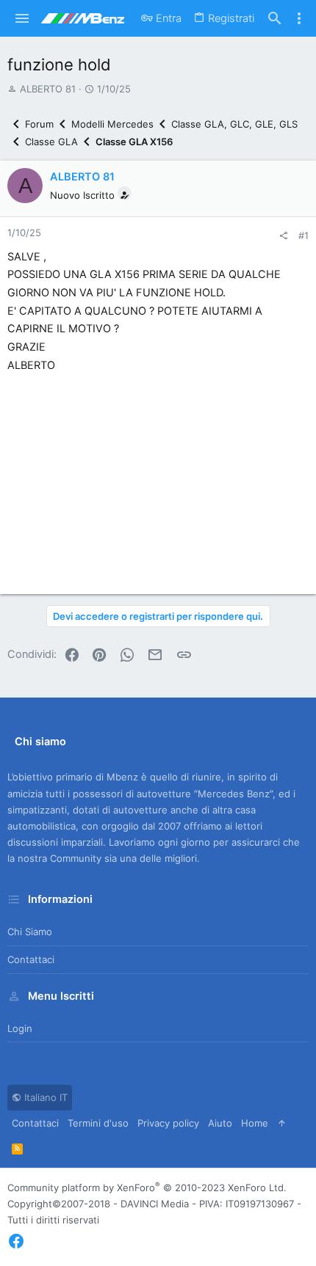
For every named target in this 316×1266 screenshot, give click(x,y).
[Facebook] (16, 1241)
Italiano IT (44, 1097)
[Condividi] (283, 236)
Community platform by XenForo (147, 1187)
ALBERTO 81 (48, 89)
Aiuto (220, 1123)
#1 (303, 235)
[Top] (282, 1123)
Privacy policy (168, 1123)
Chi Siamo (29, 931)
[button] (22, 18)
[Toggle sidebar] (299, 18)
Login (19, 1028)
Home (254, 1123)
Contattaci (30, 959)
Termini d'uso (98, 1123)
